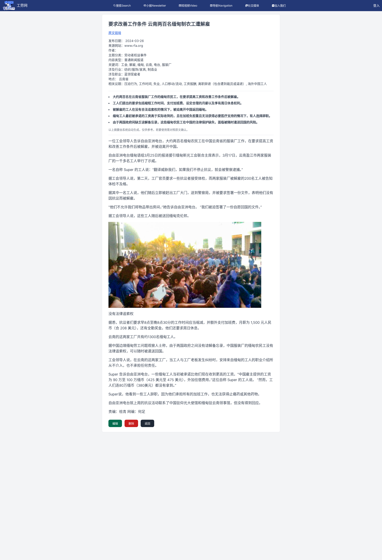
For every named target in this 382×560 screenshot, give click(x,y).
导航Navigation (222, 5)
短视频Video (189, 5)
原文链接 (114, 33)
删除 (131, 423)
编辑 (115, 423)
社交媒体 (253, 5)
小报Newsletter (156, 5)
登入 (376, 6)
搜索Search (123, 5)
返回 (147, 423)
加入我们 (280, 5)
